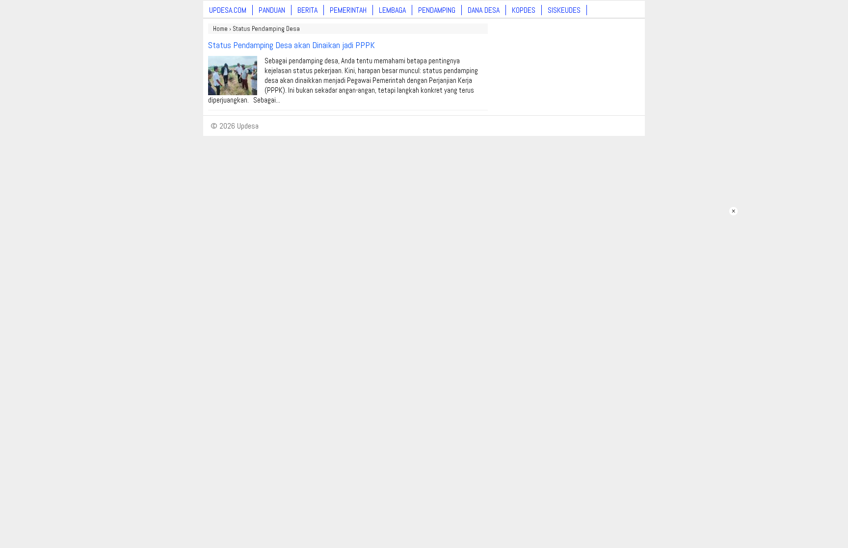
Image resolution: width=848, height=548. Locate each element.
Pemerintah (348, 10)
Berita (307, 10)
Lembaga (392, 10)
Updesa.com (227, 10)
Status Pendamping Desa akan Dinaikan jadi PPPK (291, 45)
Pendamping (436, 10)
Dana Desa (484, 10)
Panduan (272, 10)
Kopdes (523, 10)
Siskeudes (564, 10)
